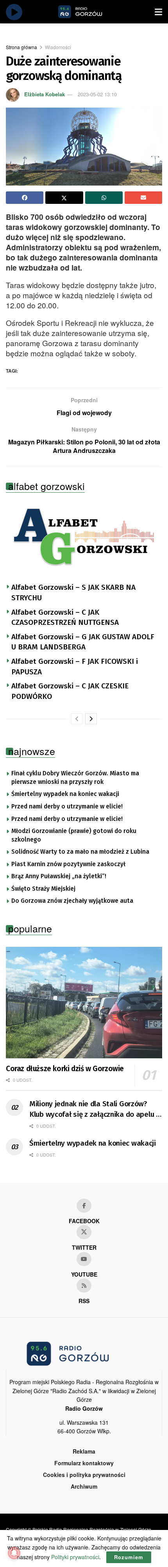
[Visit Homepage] (89, 11)
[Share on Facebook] (24, 197)
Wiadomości (58, 47)
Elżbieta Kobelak (44, 94)
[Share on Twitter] (64, 197)
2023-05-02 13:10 (97, 94)
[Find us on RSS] (84, 1286)
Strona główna (21, 47)
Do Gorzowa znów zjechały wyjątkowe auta (72, 900)
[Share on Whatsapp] (104, 197)
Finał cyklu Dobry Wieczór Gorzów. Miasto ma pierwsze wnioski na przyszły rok (75, 777)
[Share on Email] (143, 197)
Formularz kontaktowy (84, 1463)
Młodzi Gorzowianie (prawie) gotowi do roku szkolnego (73, 835)
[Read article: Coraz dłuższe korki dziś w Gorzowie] (84, 1002)
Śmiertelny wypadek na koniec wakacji (65, 794)
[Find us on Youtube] (84, 1259)
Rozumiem (128, 1557)
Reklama (84, 1451)
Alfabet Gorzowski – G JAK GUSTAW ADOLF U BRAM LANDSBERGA (82, 642)
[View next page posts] (91, 718)
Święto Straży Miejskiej (43, 888)
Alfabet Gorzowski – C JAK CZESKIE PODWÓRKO (70, 691)
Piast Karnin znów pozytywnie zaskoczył (68, 864)
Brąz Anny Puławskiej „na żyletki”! (58, 876)
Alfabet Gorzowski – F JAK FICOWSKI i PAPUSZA (74, 666)
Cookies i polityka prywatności (84, 1475)
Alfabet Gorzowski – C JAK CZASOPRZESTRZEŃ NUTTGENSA (65, 617)
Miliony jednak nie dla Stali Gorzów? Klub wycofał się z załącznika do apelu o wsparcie (94, 1109)
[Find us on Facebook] (84, 1206)
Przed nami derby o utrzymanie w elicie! (67, 806)
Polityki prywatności (75, 1557)
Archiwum (84, 1486)
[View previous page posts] (77, 718)
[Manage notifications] (14, 1553)
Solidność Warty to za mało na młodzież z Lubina (80, 851)
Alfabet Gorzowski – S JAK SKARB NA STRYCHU (73, 592)
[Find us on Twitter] (84, 1232)
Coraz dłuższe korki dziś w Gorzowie (65, 1068)
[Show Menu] (158, 11)
